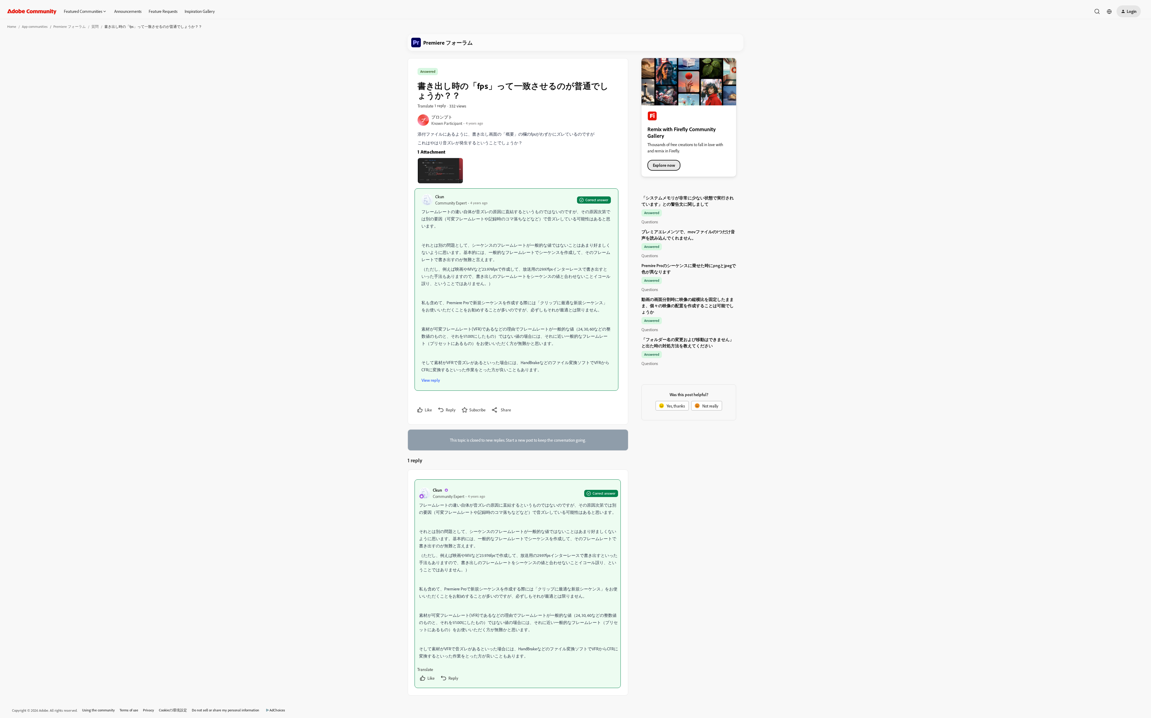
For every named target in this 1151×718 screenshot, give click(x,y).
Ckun (439, 196)
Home (11, 26)
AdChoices (277, 710)
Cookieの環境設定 (173, 710)
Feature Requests (163, 11)
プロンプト (441, 116)
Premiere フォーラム (69, 26)
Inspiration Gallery (200, 11)
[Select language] (1109, 11)
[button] (1129, 11)
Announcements (127, 11)
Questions (649, 221)
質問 (95, 26)
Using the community (98, 710)
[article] (518, 583)
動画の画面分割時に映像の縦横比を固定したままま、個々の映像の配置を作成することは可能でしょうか (687, 305)
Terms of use (129, 710)
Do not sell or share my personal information (225, 710)
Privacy (148, 710)
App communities (35, 26)
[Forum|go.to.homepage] (32, 11)
